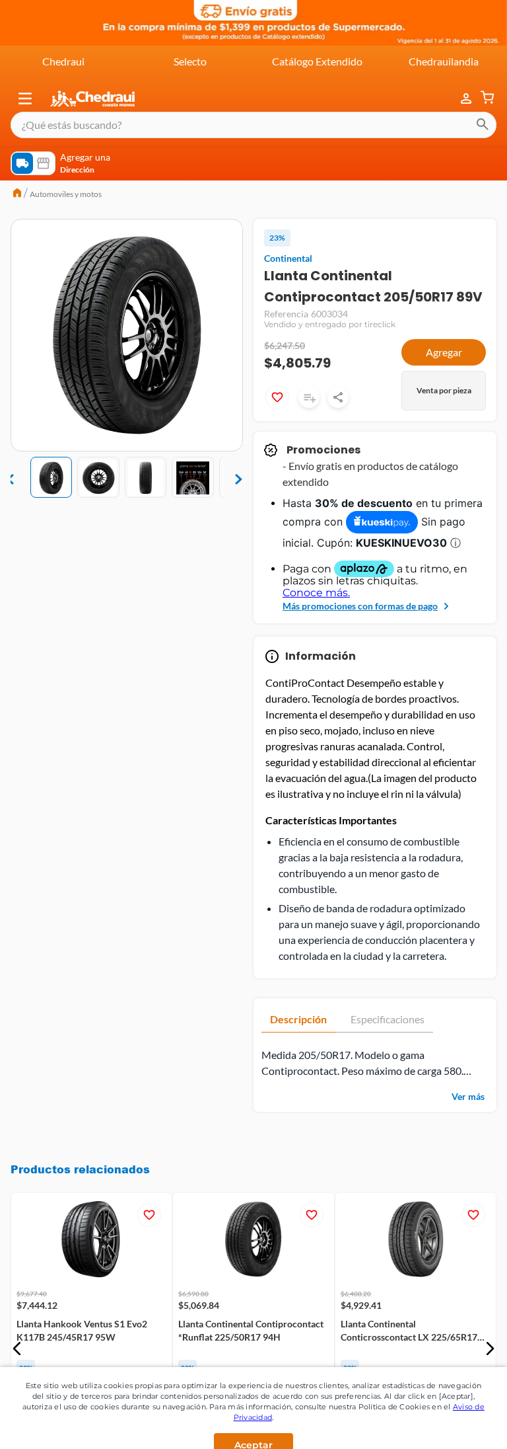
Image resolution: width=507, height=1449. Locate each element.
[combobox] (253, 125)
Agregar (444, 352)
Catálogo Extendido (317, 61)
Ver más (468, 1096)
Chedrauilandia (444, 61)
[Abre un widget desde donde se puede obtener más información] (453, 1407)
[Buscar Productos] (482, 124)
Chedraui (63, 61)
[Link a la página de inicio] (17, 194)
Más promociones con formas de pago (360, 605)
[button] (25, 98)
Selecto (190, 61)
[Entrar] (459, 98)
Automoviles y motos (66, 194)
